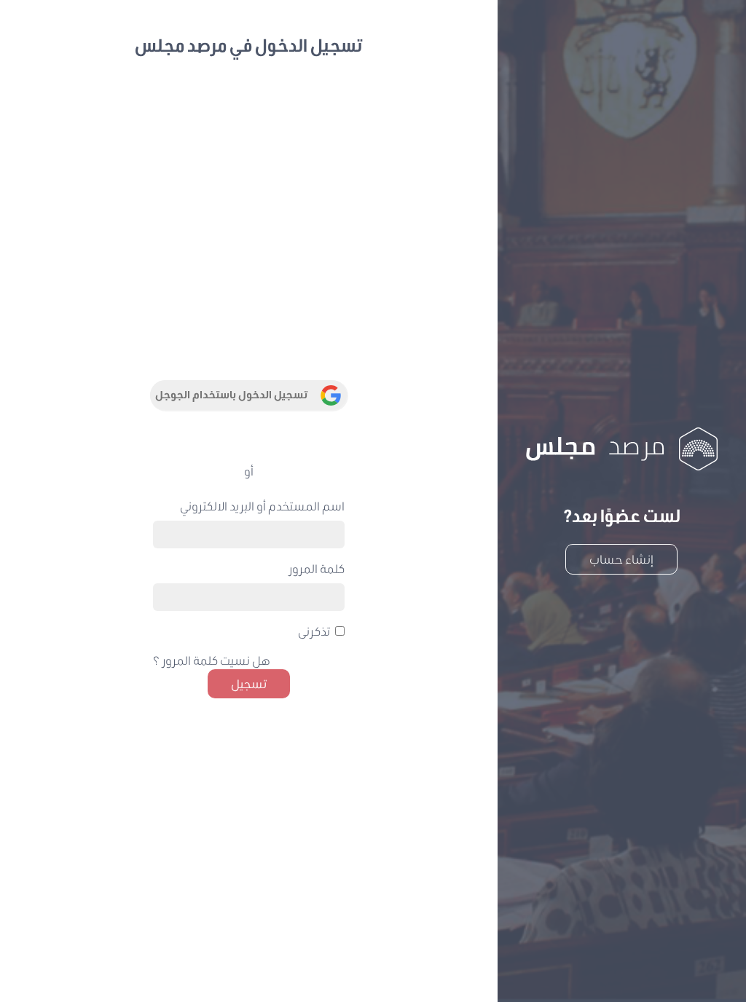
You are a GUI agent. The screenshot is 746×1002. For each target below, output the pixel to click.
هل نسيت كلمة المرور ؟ (211, 660)
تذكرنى (314, 631)
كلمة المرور (316, 568)
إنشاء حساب (621, 559)
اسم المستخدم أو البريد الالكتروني (262, 505)
